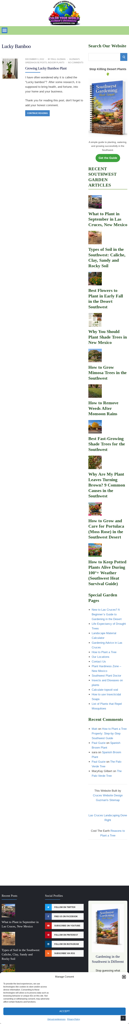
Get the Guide (108, 158)
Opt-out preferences (56, 1019)
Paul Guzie (98, 743)
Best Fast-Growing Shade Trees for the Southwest (106, 444)
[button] (124, 977)
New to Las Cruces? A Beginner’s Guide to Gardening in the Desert (107, 614)
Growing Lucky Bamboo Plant (46, 68)
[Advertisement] (107, 860)
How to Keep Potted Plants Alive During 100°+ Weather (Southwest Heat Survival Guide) (107, 572)
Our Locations (100, 656)
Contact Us (99, 661)
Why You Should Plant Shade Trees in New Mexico (107, 337)
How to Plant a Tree (104, 652)
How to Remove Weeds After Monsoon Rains (103, 408)
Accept (64, 1011)
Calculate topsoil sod (105, 689)
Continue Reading (37, 113)
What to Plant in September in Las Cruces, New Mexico (107, 219)
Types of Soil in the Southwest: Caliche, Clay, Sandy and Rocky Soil (21, 954)
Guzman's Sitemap (108, 800)
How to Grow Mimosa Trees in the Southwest (107, 373)
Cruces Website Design (108, 795)
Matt (94, 728)
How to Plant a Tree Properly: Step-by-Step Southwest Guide (109, 733)
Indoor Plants (56, 62)
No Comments (75, 62)
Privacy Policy (73, 1019)
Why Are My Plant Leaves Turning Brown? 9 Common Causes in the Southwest (106, 485)
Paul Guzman (58, 59)
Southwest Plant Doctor (106, 675)
